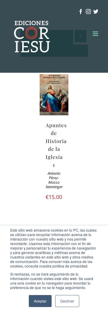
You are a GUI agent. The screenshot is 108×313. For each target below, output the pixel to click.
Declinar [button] (67, 300)
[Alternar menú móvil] (96, 34)
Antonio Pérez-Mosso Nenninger (54, 180)
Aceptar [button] (40, 300)
